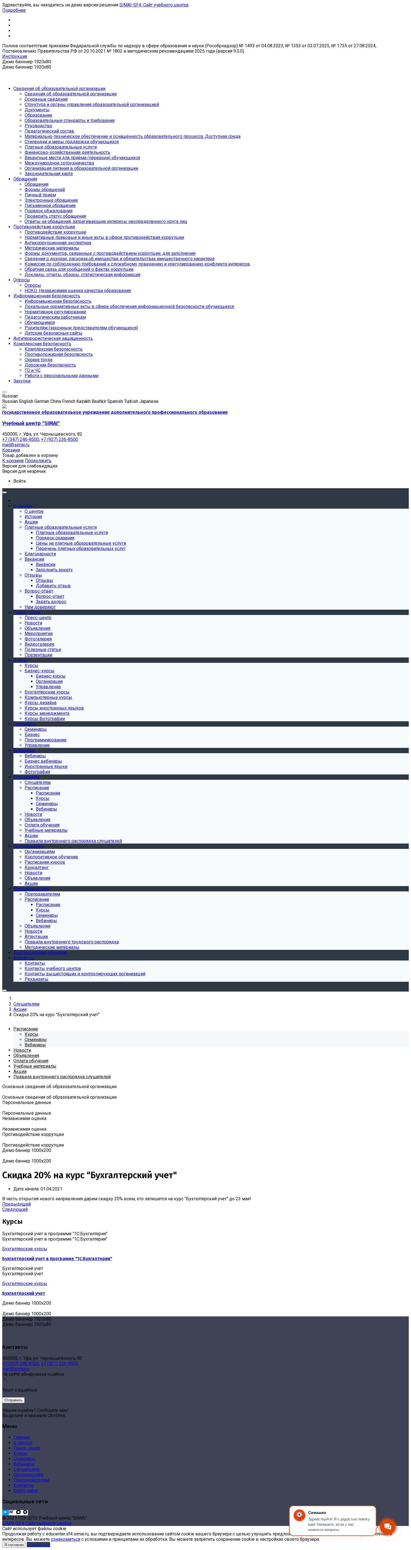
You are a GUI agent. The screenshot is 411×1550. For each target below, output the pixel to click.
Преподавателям (31, 1480)
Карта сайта (25, 1490)
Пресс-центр (26, 1448)
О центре (22, 1442)
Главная (21, 1437)
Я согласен (13, 1545)
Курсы (20, 1453)
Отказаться (38, 1544)
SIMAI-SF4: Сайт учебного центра (153, 5)
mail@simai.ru (15, 1368)
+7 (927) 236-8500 (59, 1363)
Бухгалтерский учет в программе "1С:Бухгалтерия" (57, 1258)
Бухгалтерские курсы (24, 1248)
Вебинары (24, 1464)
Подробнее (14, 10)
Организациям (28, 1474)
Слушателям (26, 1469)
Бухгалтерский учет (23, 1293)
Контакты (23, 1485)
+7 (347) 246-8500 (20, 1363)
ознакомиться (65, 1539)
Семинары (24, 1458)
